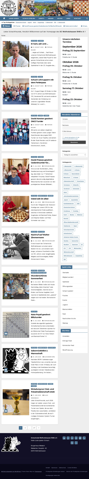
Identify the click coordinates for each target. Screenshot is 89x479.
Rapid (75, 226)
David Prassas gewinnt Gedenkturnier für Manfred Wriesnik (41, 163)
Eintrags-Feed (67, 341)
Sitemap (65, 323)
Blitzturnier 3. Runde (69, 72)
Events (41, 18)
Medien (50, 18)
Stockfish (66, 244)
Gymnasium (76, 188)
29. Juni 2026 (37, 356)
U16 (70, 248)
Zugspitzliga (41, 22)
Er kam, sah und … (39, 44)
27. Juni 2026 (37, 395)
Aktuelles (34, 40)
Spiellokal (65, 282)
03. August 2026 (38, 47)
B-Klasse (66, 173)
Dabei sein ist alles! (39, 199)
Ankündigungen (43, 383)
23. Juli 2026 (37, 241)
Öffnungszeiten (67, 286)
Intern (34, 22)
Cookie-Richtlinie (72, 467)
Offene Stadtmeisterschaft (71, 222)
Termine (50, 383)
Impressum (54, 467)
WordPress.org (67, 350)
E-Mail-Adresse (66, 131)
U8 (81, 244)
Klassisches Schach (21, 22)
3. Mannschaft (67, 170)
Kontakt (77, 18)
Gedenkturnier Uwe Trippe (71, 106)
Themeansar (38, 471)
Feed (64, 314)
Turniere (41, 40)
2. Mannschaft (61, 22)
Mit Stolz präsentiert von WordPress (11, 471)
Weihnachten (77, 248)
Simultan (66, 240)
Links (68, 18)
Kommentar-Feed (68, 345)
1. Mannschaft (49, 22)
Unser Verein (14, 18)
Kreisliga (75, 211)
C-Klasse (75, 177)
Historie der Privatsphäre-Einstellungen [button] (77, 471)
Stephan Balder (49, 166)
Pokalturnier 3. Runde (69, 57)
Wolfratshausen (68, 255)
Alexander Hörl (49, 356)
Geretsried (67, 188)
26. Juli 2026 (37, 202)
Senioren (50, 195)
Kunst (65, 214)
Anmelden (65, 336)
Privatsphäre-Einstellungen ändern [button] (55, 471)
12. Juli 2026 (37, 282)
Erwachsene (80, 181)
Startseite (65, 272)
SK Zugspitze (51, 347)
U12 (65, 248)
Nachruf (66, 218)
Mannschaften (43, 195)
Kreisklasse (67, 211)
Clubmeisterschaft (69, 181)
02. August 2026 (38, 86)
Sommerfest (75, 240)
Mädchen (79, 214)
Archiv (59, 18)
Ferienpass (67, 185)
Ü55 (55, 22)
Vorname (65, 119)
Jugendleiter (74, 199)
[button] (87, 18)
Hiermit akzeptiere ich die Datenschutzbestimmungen (70, 138)
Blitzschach (67, 177)
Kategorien (66, 151)
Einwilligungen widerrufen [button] (53, 475)
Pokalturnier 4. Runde (69, 83)
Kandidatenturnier (69, 203)
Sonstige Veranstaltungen (38, 272)
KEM (78, 203)
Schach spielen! (29, 18)
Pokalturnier (67, 226)
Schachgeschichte (69, 229)
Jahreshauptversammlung (71, 196)
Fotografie (76, 185)
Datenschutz (62, 467)
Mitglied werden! (67, 277)
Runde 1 (65, 95)
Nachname (65, 125)
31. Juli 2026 (37, 166)
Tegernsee (75, 244)
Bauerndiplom (76, 173)
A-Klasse (77, 170)
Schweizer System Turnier (71, 237)
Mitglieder (41, 231)
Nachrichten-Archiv (69, 318)
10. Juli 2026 (37, 320)
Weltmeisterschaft (69, 252)
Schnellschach (68, 233)
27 (34, 428)
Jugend (30, 22)
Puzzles (65, 295)
